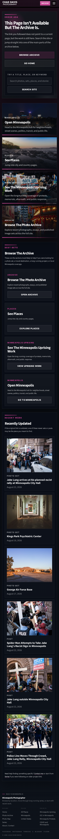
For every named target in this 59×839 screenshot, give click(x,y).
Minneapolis (25, 815)
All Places (24, 812)
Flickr (46, 832)
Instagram (17, 832)
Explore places (29, 328)
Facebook (6, 832)
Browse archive (29, 55)
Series (7, 776)
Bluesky (38, 832)
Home (4, 812)
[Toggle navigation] (54, 3)
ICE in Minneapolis (47, 815)
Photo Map (6, 819)
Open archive (29, 294)
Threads (27, 832)
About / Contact (8, 825)
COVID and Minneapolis (44, 823)
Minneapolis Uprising (47, 812)
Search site (29, 89)
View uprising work (29, 366)
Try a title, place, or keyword (27, 74)
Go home (29, 63)
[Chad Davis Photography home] (20, 3)
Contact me (38, 773)
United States (26, 819)
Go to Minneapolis (29, 400)
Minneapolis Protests (47, 819)
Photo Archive (7, 815)
